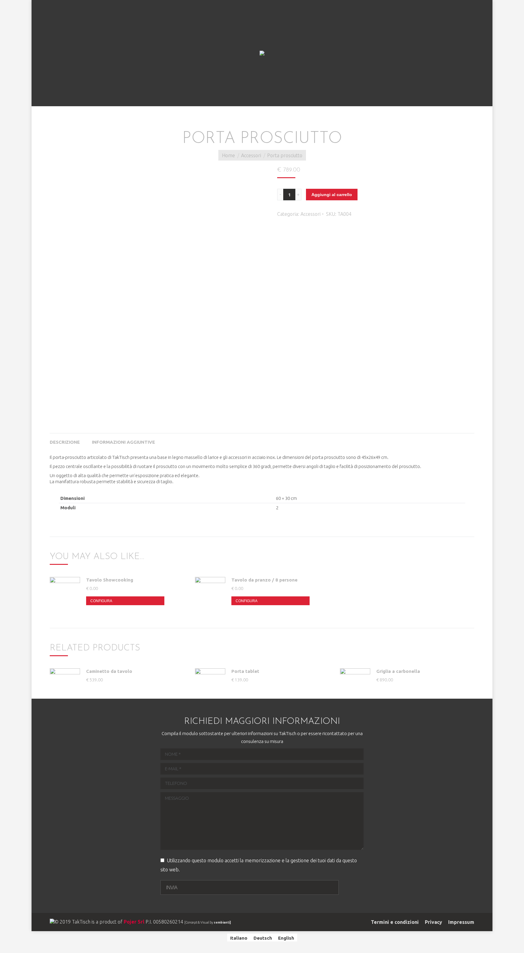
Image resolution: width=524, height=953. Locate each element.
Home (228, 155)
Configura (101, 601)
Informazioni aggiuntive (123, 442)
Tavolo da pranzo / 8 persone (264, 579)
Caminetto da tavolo (109, 671)
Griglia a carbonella (398, 671)
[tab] (65, 439)
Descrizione (65, 442)
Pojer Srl (134, 921)
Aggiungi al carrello (331, 194)
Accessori (251, 155)
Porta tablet (245, 671)
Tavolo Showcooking (109, 579)
